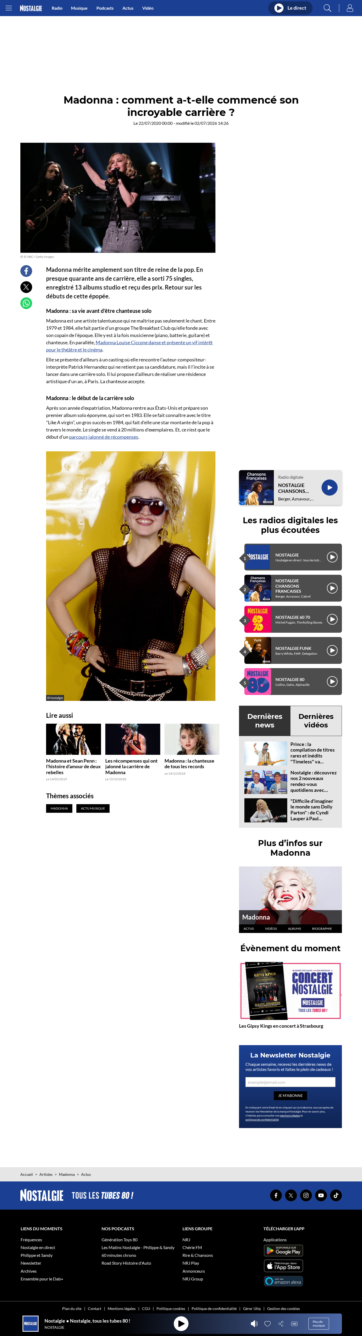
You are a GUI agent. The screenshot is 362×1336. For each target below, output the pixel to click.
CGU (146, 1308)
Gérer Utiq (252, 1308)
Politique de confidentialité (214, 1308)
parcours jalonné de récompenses (103, 437)
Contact (94, 1308)
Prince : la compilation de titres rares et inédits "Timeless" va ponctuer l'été (312, 755)
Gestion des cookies (283, 1308)
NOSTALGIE (287, 554)
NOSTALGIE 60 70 (292, 617)
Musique (79, 7)
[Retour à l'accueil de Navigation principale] (31, 8)
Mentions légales (122, 1308)
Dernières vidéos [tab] (316, 720)
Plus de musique (319, 1323)
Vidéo (148, 7)
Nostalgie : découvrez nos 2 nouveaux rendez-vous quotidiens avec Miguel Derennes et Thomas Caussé (313, 787)
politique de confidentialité (262, 1119)
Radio (57, 7)
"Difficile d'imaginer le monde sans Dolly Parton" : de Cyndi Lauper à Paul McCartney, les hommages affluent (311, 815)
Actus (127, 7)
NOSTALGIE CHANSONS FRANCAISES (293, 488)
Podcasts (105, 7)
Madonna (256, 917)
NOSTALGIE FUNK (293, 648)
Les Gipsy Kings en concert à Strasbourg (281, 1026)
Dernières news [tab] (264, 720)
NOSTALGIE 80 (289, 679)
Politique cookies (170, 1308)
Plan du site (71, 1308)
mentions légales (290, 1115)
